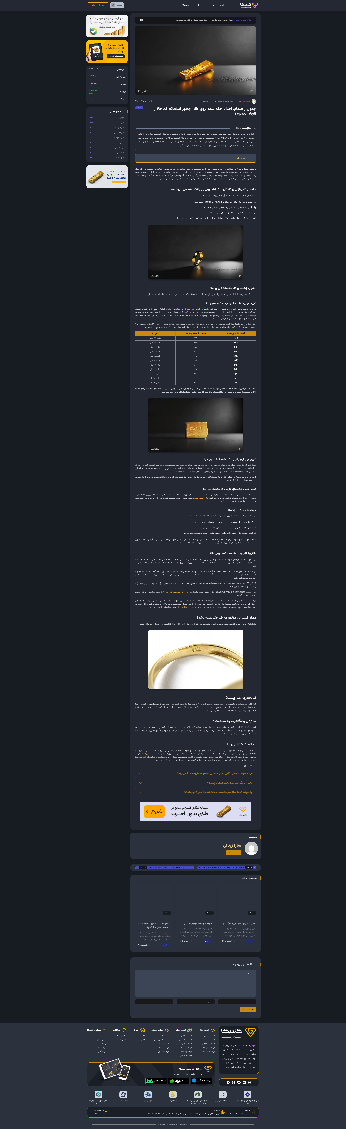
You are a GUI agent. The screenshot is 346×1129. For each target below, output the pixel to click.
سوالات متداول (100, 1047)
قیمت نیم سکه (186, 1047)
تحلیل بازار (201, 5)
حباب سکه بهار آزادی (161, 1039)
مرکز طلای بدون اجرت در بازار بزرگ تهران (238, 923)
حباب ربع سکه (164, 1047)
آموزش (237, 20)
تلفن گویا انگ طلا (184, 607)
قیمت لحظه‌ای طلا (208, 1036)
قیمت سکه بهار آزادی (184, 1043)
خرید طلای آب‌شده (98, 5)
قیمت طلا (220, 5)
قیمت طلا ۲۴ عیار (208, 1043)
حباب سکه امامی (163, 1036)
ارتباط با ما (102, 1043)
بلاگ (143, 1035)
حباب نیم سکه (163, 1043)
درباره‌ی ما (102, 1036)
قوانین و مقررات (100, 1039)
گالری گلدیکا (121, 1039)
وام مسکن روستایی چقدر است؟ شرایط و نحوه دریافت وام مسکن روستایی (221, 867)
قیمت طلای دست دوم (206, 1051)
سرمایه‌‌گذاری (184, 5)
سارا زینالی (241, 101)
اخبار (233, 5)
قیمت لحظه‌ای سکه (184, 1036)
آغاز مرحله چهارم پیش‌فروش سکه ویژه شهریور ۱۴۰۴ (166, 867)
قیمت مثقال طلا (209, 1047)
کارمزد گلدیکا (101, 1051)
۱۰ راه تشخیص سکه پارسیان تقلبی (198, 923)
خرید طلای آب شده (147, 754)
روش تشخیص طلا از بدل (174, 592)
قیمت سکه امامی (185, 1039)
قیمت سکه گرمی (186, 1055)
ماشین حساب (121, 1036)
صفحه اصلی (246, 20)
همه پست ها (234, 852)
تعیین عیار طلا (193, 309)
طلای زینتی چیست (200, 498)
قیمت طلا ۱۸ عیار (209, 1039)
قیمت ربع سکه (186, 1051)
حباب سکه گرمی (163, 1051)
